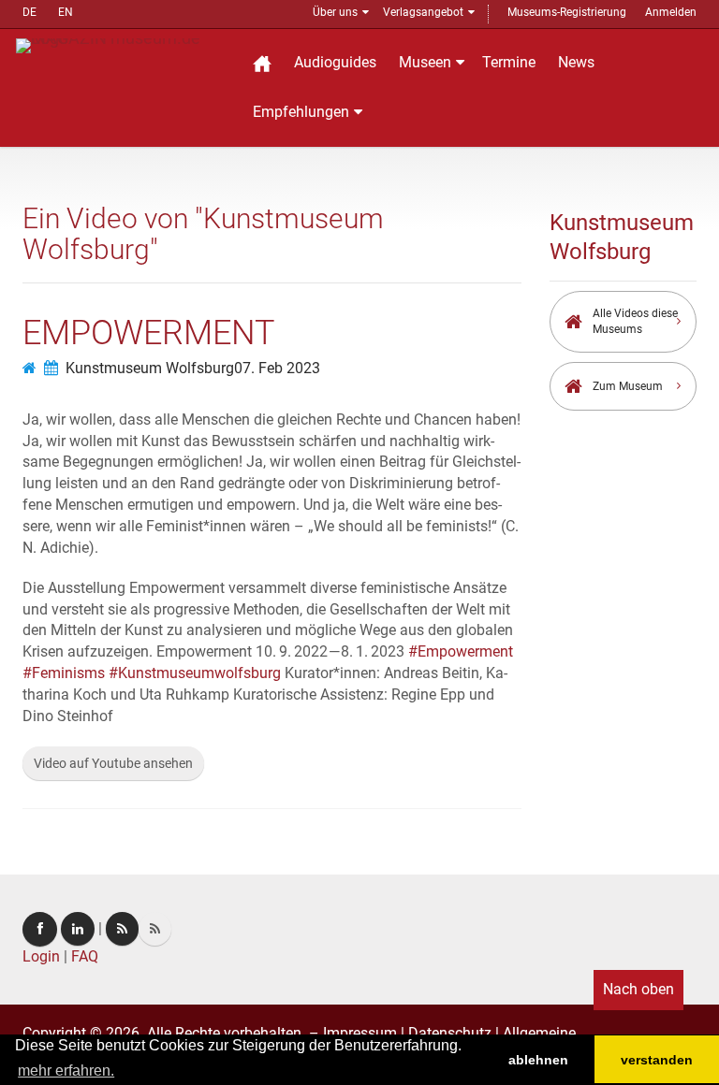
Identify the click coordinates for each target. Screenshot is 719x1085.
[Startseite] (262, 63)
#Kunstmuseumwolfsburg (195, 673)
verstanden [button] (657, 1059)
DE (29, 12)
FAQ (84, 956)
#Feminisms (63, 673)
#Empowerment (460, 651)
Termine (509, 62)
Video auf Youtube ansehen (113, 763)
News (576, 62)
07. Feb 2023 (277, 368)
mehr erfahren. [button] (66, 1070)
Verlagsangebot (423, 12)
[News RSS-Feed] (155, 929)
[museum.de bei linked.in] (78, 929)
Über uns (335, 12)
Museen (425, 62)
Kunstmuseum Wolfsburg (150, 368)
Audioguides (335, 62)
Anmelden (671, 12)
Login (41, 956)
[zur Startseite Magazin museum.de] (121, 44)
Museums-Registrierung (566, 12)
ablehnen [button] (538, 1059)
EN (65, 12)
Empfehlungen (301, 112)
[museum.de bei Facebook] (39, 929)
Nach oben (638, 989)
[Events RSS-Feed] (122, 929)
